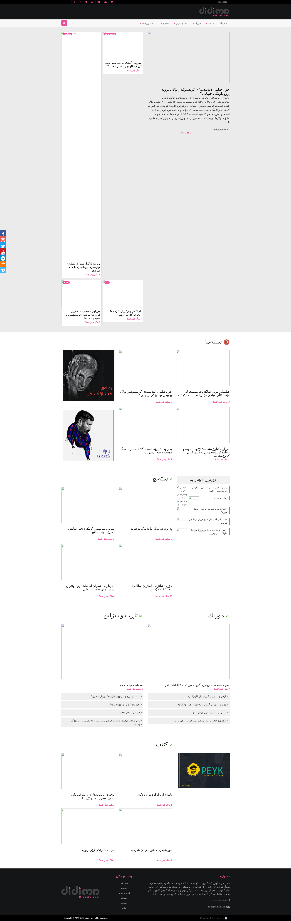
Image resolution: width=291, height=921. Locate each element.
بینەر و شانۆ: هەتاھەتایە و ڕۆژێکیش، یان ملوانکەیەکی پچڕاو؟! (208, 532)
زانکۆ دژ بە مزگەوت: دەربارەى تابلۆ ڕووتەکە (210, 511)
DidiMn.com (85, 917)
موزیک (197, 23)
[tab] (87, 345)
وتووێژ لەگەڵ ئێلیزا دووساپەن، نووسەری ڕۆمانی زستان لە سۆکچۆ (83, 267)
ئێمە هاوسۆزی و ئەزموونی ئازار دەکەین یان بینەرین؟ (115, 696)
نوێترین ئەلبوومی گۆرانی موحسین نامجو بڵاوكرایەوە (202, 704)
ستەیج (165, 23)
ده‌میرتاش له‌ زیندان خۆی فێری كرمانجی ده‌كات (208, 521)
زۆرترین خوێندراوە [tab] (203, 480)
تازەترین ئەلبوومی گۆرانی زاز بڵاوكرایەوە (207, 696)
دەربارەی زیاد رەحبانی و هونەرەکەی (209, 712)
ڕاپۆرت (66, 282)
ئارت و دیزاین (181, 23)
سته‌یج (161, 478)
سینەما (210, 23)
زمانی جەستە (220, 498)
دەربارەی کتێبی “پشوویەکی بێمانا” (123, 704)
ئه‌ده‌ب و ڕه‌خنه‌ (148, 23)
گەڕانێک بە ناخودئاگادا (129, 712)
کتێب (107, 282)
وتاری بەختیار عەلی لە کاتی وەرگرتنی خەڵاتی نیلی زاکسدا (209, 489)
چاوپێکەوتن (67, 34)
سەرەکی (223, 23)
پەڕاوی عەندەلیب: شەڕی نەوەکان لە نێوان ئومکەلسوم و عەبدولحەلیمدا (83, 315)
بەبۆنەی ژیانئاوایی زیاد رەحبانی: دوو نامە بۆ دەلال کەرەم (200, 720)
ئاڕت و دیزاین (110, 34)
